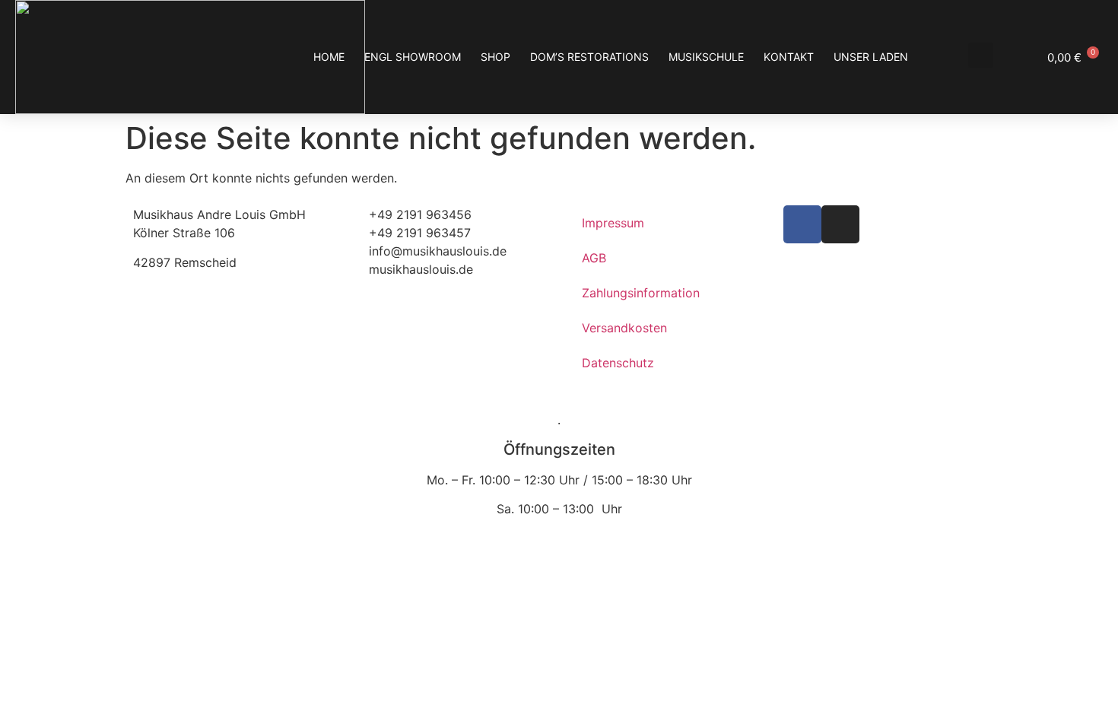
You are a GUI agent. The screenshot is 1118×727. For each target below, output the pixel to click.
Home (329, 56)
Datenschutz (618, 362)
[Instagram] (840, 224)
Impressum (613, 222)
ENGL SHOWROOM (412, 56)
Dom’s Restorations (589, 56)
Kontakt (789, 56)
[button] (980, 55)
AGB (594, 257)
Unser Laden (871, 56)
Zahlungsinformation (641, 292)
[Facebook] (802, 224)
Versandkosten (624, 327)
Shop (495, 56)
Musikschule (706, 56)
